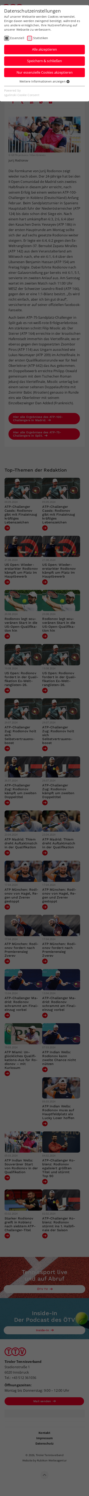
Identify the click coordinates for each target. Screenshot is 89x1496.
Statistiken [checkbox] (40, 38)
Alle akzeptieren (44, 49)
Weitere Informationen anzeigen (42, 81)
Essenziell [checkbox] (17, 38)
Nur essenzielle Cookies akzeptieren (45, 72)
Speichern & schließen (44, 61)
